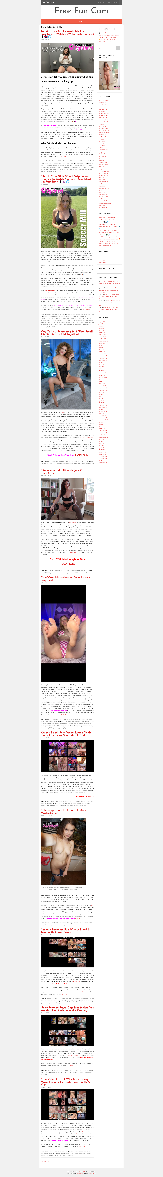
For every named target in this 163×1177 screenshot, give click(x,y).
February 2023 (102, 383)
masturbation (58, 573)
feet (71, 1001)
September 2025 (103, 341)
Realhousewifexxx (53, 1155)
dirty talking (63, 723)
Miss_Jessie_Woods (89, 167)
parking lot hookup (49, 324)
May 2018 (101, 445)
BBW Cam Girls (103, 109)
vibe (67, 1155)
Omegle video (85, 992)
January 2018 (102, 454)
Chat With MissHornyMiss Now (67, 559)
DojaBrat (64, 1072)
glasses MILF (44, 322)
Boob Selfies (102, 111)
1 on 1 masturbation (71, 552)
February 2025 (102, 354)
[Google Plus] (104, 2)
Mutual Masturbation (74, 998)
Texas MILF (52, 327)
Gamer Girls (69, 801)
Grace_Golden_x (61, 165)
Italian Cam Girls (103, 156)
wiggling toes (65, 728)
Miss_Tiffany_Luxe (85, 322)
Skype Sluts (102, 186)
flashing (79, 1001)
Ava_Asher (52, 316)
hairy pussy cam (77, 165)
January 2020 (102, 416)
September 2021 (103, 407)
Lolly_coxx (60, 167)
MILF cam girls (76, 322)
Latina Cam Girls (103, 160)
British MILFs (78, 130)
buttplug (65, 803)
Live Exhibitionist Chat (72, 161)
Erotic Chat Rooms (61, 719)
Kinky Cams (102, 158)
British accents (70, 163)
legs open (51, 573)
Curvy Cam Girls (103, 126)
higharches (85, 165)
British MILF (76, 316)
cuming (62, 1153)
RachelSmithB (53, 169)
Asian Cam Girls (103, 105)
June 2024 (101, 364)
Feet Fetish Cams (71, 719)
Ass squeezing (77, 721)
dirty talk (57, 723)
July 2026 (101, 324)
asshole (60, 803)
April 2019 (101, 426)
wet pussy (86, 805)
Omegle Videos (84, 998)
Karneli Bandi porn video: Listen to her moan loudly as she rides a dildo (67, 734)
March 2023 (102, 381)
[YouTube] (109, 2)
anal (42, 573)
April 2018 (101, 448)
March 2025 (102, 351)
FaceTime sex (44, 320)
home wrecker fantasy (66, 322)
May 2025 (101, 347)
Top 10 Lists (91, 161)
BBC (83, 721)
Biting (42, 723)
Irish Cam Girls (102, 154)
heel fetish (50, 322)
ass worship (54, 1072)
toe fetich (88, 463)
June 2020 (101, 413)
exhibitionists (72, 522)
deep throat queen (83, 318)
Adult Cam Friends (51, 161)
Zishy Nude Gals (103, 207)
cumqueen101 (74, 318)
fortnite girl (75, 1072)
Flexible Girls (102, 139)
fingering (74, 1001)
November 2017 (103, 458)
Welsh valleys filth (79, 169)
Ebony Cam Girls (103, 128)
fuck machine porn (80, 320)
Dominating (70, 723)
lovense (90, 1072)
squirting (81, 573)
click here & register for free (59, 1140)
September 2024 (103, 360)
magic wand (82, 1153)
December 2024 (103, 356)
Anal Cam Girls (50, 570)
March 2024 (102, 371)
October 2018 (102, 435)
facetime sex (76, 981)
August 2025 (102, 343)
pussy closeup (70, 805)
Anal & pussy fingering (68, 721)
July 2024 (101, 362)
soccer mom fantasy (69, 324)
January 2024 (102, 375)
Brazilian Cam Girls (104, 113)
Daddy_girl (66, 1001)
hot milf (76, 1153)
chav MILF (58, 318)
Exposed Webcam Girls (59, 801)
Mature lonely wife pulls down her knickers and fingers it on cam (109, 303)
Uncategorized (103, 201)
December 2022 (103, 388)
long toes (70, 463)
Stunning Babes (82, 461)
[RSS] (117, 2)
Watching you (57, 728)
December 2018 (103, 430)
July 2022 (101, 394)
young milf (71, 1155)
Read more (63, 156)
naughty (57, 805)
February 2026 (102, 334)
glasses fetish (89, 320)
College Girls (49, 801)
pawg (46, 1074)
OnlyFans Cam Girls (104, 171)
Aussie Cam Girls (103, 107)
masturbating (46, 1003)
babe (42, 925)
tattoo (63, 1155)
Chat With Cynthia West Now (61, 455)
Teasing (84, 726)
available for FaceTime (60, 163)
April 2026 (101, 330)
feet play (81, 723)
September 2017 (103, 463)
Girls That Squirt (103, 145)
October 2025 (102, 339)
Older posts (46, 1161)
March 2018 (102, 450)
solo (82, 805)
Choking (46, 723)
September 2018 (103, 437)
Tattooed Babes (49, 803)
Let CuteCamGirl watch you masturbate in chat (60, 918)
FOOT (45, 573)
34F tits (47, 316)
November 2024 (103, 358)
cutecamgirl (50, 925)
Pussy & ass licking (71, 726)
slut (50, 1074)
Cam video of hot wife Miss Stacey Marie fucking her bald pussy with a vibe (65, 1082)
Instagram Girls (103, 152)
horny (83, 1001)
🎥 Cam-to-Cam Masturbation (107, 33)
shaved (52, 1003)
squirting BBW (78, 324)
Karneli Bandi (83, 803)
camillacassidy (44, 318)
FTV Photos (102, 141)
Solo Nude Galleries (104, 188)
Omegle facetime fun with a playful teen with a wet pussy (65, 931)
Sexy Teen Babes (74, 923)
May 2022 (101, 398)
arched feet (53, 463)
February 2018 (102, 452)
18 (62, 1001)
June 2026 (101, 326)
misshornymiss (66, 573)
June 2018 (101, 443)
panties (63, 925)
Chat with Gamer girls (80, 796)
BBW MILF (58, 316)
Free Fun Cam (81, 11)
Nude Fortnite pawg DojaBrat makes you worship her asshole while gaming (67, 1009)
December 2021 (103, 405)
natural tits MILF (45, 169)
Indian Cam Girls (103, 150)
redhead (73, 573)
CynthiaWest (59, 463)
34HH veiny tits (50, 163)
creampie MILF (66, 318)
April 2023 (101, 379)
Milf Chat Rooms (82, 161)
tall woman (82, 463)
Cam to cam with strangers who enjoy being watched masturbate (108, 290)
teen (69, 925)
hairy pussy (70, 165)
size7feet (72, 169)
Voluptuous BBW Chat (105, 203)
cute (45, 925)
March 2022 (102, 403)
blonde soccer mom (67, 316)
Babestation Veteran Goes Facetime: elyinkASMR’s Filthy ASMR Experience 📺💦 (109, 226)
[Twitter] (98, 2)
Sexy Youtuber (102, 184)
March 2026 (102, 332)
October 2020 (102, 409)
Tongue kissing (44, 728)
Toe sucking (90, 726)
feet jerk (76, 723)
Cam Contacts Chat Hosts (106, 120)
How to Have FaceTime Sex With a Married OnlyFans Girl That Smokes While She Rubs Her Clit (108, 243)
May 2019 (101, 424)
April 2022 (101, 401)
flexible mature (52, 320)
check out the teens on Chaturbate (60, 984)
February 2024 (102, 373)
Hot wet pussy (60, 726)
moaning (52, 805)
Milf (63, 412)
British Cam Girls (60, 161)
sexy (66, 925)
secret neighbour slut (63, 169)
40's (48, 463)
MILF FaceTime (79, 167)
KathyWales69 (53, 167)
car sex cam (52, 318)
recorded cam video (73, 1055)
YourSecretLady (57, 171)
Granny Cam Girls (103, 147)
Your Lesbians (102, 262)
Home (81, 21)
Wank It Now (102, 205)
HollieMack (57, 322)
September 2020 (103, 411)
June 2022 (101, 396)
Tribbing (51, 728)
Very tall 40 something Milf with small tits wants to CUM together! (67, 333)
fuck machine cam (70, 320)
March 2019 (102, 428)
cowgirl (70, 803)
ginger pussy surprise (51, 165)
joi (48, 573)
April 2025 (101, 349)
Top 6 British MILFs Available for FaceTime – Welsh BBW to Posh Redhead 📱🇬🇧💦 (67, 34)
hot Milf (82, 1132)
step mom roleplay (88, 324)
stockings (86, 573)
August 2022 (102, 392)
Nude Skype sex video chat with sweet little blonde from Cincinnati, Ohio (109, 284)
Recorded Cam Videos (80, 1070)
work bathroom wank (46, 171)
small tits (76, 463)
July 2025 (101, 345)
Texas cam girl (44, 327)
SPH (77, 573)
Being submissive (89, 721)
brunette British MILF (85, 316)
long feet (65, 463)
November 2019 (103, 418)
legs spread (46, 805)
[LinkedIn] (106, 2)
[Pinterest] (114, 2)
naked (55, 925)
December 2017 (103, 456)
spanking (79, 726)
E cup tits (91, 318)
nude (58, 925)
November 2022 (103, 390)
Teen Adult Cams (83, 923)
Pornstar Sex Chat (103, 173)
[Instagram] (112, 2)
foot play (86, 723)
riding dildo (77, 805)
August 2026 (102, 322)
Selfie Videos (102, 177)
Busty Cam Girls (50, 1070)
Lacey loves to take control (58, 710)
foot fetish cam (61, 320)
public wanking (59, 324)
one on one (63, 805)
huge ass (85, 1072)
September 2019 (103, 420)
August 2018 (102, 439)
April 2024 (101, 369)
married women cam (69, 167)
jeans (87, 1001)
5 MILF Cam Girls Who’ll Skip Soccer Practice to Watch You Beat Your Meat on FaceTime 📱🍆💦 (66, 179)
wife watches (88, 169)
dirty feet (51, 723)
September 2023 (103, 377)
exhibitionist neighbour (81, 163)
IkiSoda (101, 258)
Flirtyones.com (103, 256)
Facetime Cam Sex (51, 998)
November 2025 (103, 336)
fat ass (69, 1072)
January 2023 (102, 386)
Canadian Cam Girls (60, 570)
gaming (81, 1072)
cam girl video (77, 1134)
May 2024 (101, 366)
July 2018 (101, 441)
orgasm (46, 1155)
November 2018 (103, 433)
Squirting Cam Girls (104, 190)
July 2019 (101, 422)
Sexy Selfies (102, 179)
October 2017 (102, 460)
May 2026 (101, 328)
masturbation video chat (86, 437)
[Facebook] (101, 2)
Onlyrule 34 (102, 260)
